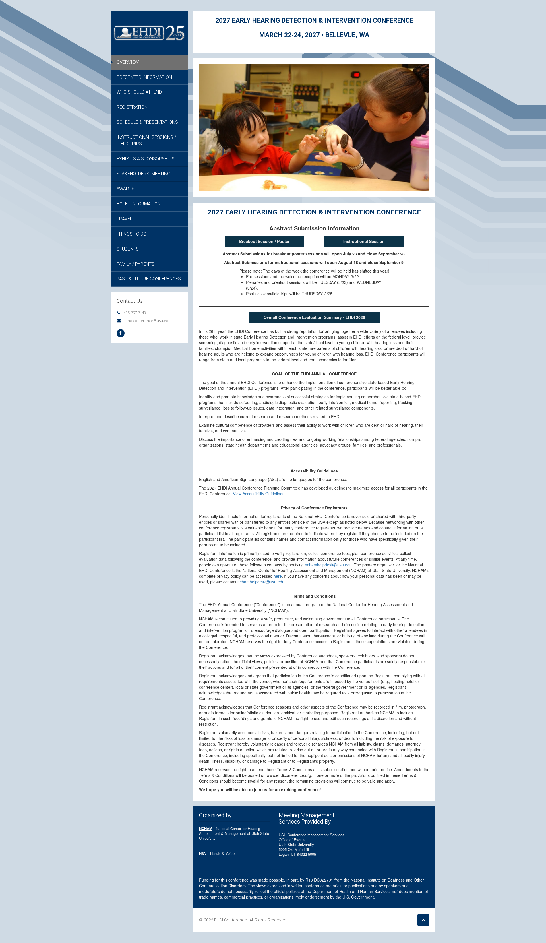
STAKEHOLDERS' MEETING (143, 173)
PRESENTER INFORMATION (144, 77)
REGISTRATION (132, 107)
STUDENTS (128, 249)
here (278, 576)
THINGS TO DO (131, 234)
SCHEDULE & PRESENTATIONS (147, 122)
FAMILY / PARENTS (135, 264)
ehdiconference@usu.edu (148, 320)
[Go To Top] (423, 920)
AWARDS (126, 188)
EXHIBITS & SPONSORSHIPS (146, 159)
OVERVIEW (128, 62)
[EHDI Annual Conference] (149, 32)
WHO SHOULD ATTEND (139, 92)
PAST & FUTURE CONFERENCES (149, 279)
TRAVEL (124, 219)
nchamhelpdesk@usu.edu (328, 565)
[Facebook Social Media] (121, 333)
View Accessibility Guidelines (258, 493)
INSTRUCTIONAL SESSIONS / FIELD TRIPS (146, 140)
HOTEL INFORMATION (139, 204)
